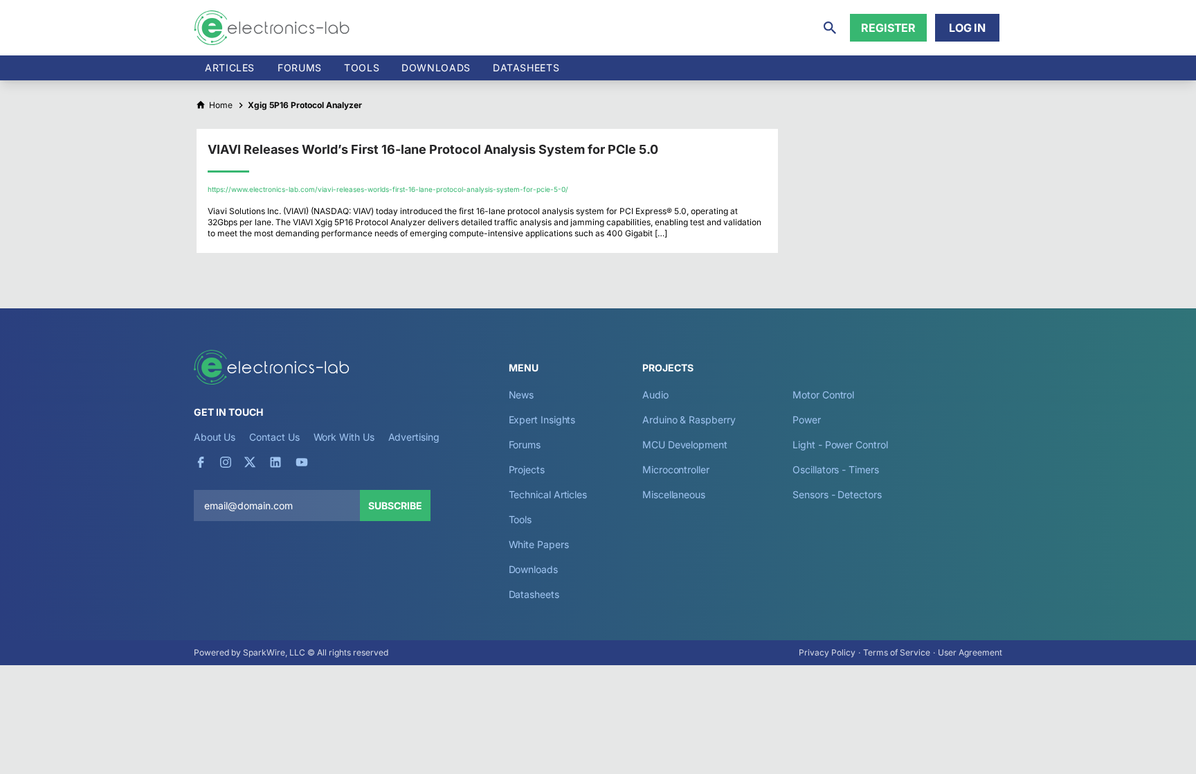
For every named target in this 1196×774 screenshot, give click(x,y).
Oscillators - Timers (835, 469)
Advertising (414, 437)
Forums (300, 67)
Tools (361, 67)
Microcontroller (675, 469)
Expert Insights (542, 419)
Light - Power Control (839, 444)
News (521, 395)
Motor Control (823, 395)
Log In (967, 28)
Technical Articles (548, 494)
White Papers (539, 544)
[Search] (830, 27)
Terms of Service (896, 652)
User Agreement (970, 652)
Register (888, 28)
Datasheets (526, 67)
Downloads (533, 569)
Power (806, 419)
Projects (527, 469)
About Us (214, 437)
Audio (655, 395)
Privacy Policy (827, 652)
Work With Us (344, 437)
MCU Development (684, 444)
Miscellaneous (673, 494)
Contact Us (274, 437)
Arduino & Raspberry (688, 419)
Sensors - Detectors (836, 494)
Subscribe (395, 505)
